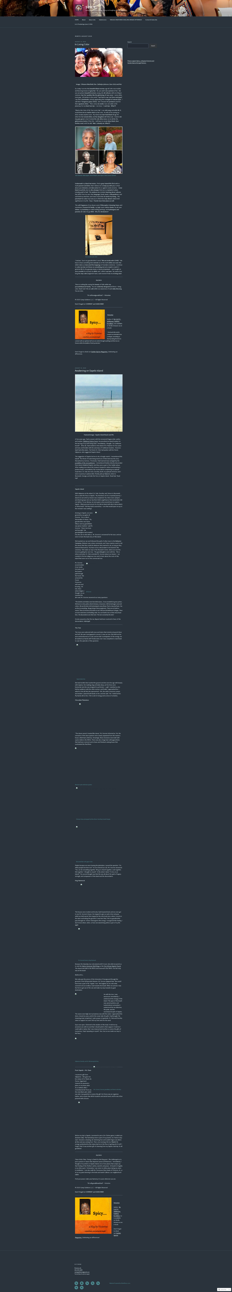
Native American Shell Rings (91, 966)
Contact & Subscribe (151, 20)
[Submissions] (92, 1283)
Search (130, 42)
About (83, 20)
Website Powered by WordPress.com (119, 1283)
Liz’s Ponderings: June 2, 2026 (83, 24)
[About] (82, 1283)
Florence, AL (77, 1268)
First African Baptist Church (112, 966)
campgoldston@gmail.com (82, 1272)
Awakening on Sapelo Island (89, 370)
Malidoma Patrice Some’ (90, 441)
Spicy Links (92, 20)
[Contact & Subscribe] (76, 1287)
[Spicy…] (76, 1283)
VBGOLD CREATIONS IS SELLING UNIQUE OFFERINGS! (126, 20)
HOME (77, 20)
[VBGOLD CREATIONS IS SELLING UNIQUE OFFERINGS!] (98, 1283)
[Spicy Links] (87, 1283)
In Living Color (82, 44)
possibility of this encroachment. (85, 463)
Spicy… (92, 7)
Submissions (102, 20)
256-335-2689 (78, 1270)
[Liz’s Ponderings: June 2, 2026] (82, 1287)
